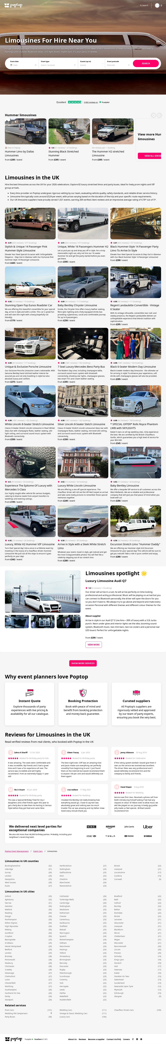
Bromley (8, 956)
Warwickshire (65, 886)
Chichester (9, 966)
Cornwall (118, 879)
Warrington (65, 933)
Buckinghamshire (12, 865)
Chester (63, 916)
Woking (8, 929)
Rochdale (118, 913)
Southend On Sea (12, 993)
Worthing (9, 986)
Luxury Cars (65, 1017)
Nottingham (65, 869)
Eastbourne (65, 923)
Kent (62, 876)
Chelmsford (10, 976)
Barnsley (63, 963)
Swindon (8, 906)
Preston (117, 953)
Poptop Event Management (17, 851)
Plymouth (118, 989)
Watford (8, 909)
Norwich (118, 963)
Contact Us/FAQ (114, 1039)
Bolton (117, 909)
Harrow (8, 903)
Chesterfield (10, 983)
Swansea (118, 969)
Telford (63, 953)
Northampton (11, 919)
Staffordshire (65, 872)
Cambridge (64, 903)
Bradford (118, 896)
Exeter (117, 973)
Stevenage (9, 973)
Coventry (63, 979)
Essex (7, 886)
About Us (72, 1039)
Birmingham (65, 959)
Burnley (117, 906)
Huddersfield (65, 999)
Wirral (117, 933)
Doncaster (64, 966)
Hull (116, 966)
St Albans (9, 943)
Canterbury (65, 919)
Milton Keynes (11, 923)
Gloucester (119, 923)
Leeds (62, 989)
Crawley (8, 969)
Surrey (8, 872)
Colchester (64, 896)
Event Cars (38, 851)
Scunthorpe (65, 976)
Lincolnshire (119, 872)
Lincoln (117, 949)
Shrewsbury (65, 956)
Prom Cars (9, 1010)
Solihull (117, 903)
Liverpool (118, 869)
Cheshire (63, 879)
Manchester (65, 882)
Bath (116, 899)
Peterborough (66, 973)
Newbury (9, 963)
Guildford (9, 933)
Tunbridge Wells (67, 899)
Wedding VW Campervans (16, 1013)
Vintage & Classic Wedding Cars (73, 1013)
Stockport (9, 999)
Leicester (118, 919)
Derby (7, 996)
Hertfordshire (65, 865)
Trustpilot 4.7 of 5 (36, 1039)
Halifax (63, 993)
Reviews (82, 1039)
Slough (8, 916)
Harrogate (64, 986)
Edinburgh (119, 993)
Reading (8, 913)
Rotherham (64, 913)
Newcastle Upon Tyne (123, 986)
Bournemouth (120, 946)
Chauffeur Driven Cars (124, 1010)
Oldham (63, 943)
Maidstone (64, 909)
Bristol (117, 865)
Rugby (62, 969)
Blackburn (118, 929)
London (8, 876)
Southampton (11, 989)
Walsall (63, 929)
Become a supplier (96, 1039)
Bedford (8, 949)
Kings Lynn (119, 959)
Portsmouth (10, 959)
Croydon (8, 936)
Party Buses (10, 1017)
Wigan (117, 939)
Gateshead (119, 979)
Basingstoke (10, 939)
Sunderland (119, 983)
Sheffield (63, 926)
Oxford (8, 896)
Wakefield (64, 996)
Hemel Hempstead (13, 946)
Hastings (63, 949)
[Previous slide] (154, 115)
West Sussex (10, 882)
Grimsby (118, 956)
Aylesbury (9, 899)
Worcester (118, 943)
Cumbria (118, 876)
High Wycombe (11, 926)
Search (145, 5)
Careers (126, 1039)
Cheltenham (119, 936)
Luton (7, 979)
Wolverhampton (67, 939)
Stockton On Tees (121, 976)
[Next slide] (159, 115)
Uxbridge (9, 869)
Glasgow (118, 996)
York (61, 983)
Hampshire (10, 879)
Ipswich (63, 936)
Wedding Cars (66, 1010)
